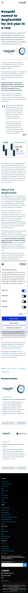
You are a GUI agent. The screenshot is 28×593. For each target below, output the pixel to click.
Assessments (5, 486)
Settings (21, 314)
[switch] (24, 296)
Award (8, 368)
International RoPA (6, 483)
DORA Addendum (6, 519)
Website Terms (5, 507)
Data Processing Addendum (9, 517)
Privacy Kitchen (5, 536)
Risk (2, 488)
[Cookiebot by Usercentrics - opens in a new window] (19, 264)
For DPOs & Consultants (8, 551)
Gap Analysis (4, 495)
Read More (22, 423)
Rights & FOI (4, 491)
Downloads (4, 538)
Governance (4, 481)
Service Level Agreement (8, 521)
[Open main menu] (2, 2)
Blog (2, 529)
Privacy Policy (5, 510)
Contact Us (4, 553)
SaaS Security (5, 548)
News (2, 534)
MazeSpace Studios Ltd (20, 591)
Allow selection (14, 323)
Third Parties (4, 498)
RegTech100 (5, 372)
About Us (3, 543)
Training (3, 502)
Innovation (21, 368)
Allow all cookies (14, 318)
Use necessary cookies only (14, 327)
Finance (14, 368)
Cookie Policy (5, 512)
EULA (2, 524)
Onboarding (4, 546)
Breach (3, 493)
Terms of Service (5, 514)
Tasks (2, 500)
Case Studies (5, 531)
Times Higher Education (15, 346)
